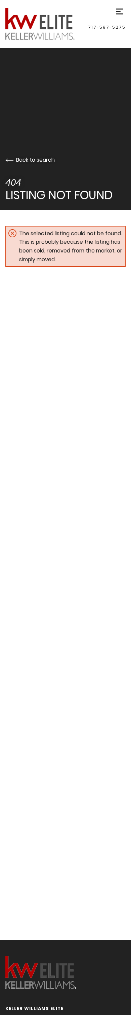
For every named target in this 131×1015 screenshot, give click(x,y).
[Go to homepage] (46, 24)
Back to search (35, 160)
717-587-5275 (107, 27)
